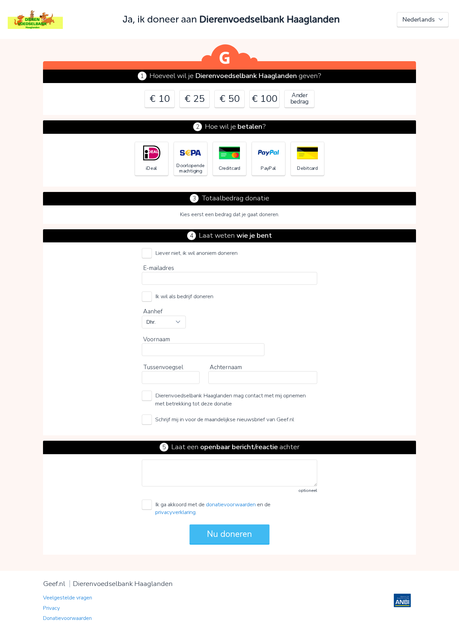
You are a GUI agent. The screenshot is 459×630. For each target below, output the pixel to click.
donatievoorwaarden (231, 504)
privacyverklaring (175, 512)
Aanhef (153, 311)
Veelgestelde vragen (67, 597)
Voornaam (156, 339)
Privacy (51, 608)
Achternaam (226, 367)
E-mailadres (158, 268)
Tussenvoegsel (163, 367)
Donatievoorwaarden (67, 618)
